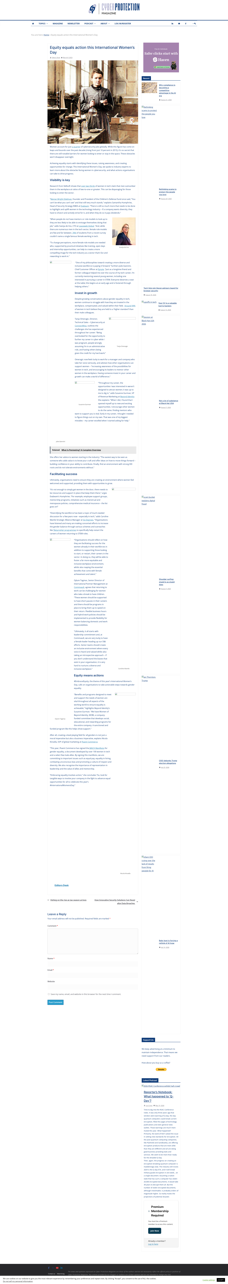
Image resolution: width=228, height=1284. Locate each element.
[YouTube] (179, 23)
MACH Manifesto (97, 748)
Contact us (51, 1274)
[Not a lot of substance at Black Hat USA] (149, 405)
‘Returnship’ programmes (64, 530)
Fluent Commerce (90, 742)
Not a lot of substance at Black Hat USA (168, 402)
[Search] (193, 23)
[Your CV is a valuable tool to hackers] (149, 307)
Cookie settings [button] (209, 1280)
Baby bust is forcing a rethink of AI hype (168, 941)
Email (51, 970)
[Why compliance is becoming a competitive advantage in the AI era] (149, 93)
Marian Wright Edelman (61, 199)
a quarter (76, 146)
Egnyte (101, 269)
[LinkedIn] (172, 23)
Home (46, 35)
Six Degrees (88, 520)
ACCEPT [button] (221, 1280)
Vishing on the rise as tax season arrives (68, 900)
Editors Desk (56, 58)
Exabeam (85, 206)
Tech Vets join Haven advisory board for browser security (161, 289)
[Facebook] (186, 23)
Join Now (154, 1230)
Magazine (58, 23)
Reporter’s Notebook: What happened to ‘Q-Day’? (158, 1096)
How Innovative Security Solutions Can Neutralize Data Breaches (115, 902)
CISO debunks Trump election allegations (168, 761)
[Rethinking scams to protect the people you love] (149, 194)
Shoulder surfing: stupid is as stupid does (167, 582)
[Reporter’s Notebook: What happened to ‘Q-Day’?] (161, 1086)
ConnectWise (81, 325)
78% (74, 232)
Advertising (60, 1274)
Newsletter (74, 23)
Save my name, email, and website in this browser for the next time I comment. (86, 994)
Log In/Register (123, 23)
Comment (53, 926)
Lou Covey (149, 1106)
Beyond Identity (127, 396)
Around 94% (129, 305)
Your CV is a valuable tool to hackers (167, 304)
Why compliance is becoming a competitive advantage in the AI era (167, 90)
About (104, 23)
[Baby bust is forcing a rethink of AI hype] (149, 944)
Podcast (88, 23)
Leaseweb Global (86, 226)
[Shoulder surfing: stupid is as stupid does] (149, 584)
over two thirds (88, 186)
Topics (42, 23)
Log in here (153, 1244)
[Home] (33, 23)
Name (51, 958)
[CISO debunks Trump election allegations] (149, 764)
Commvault (79, 587)
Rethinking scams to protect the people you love (167, 192)
